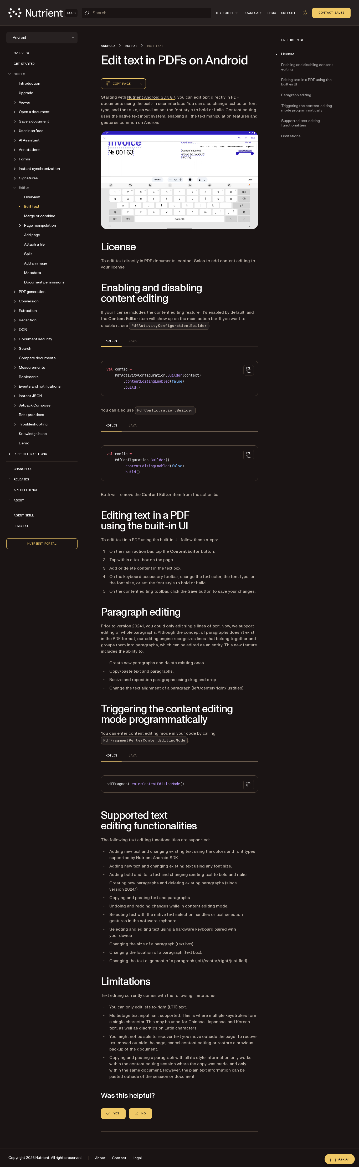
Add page (32, 234)
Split (28, 253)
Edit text (31, 206)
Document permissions (44, 282)
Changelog (23, 468)
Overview (21, 53)
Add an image (35, 263)
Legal (137, 1157)
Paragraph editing (296, 95)
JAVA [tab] (133, 340)
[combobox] (141, 83)
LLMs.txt (21, 525)
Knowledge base (33, 433)
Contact (119, 1157)
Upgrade (26, 92)
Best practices (31, 414)
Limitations (291, 136)
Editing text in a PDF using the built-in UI (306, 82)
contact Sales (191, 261)
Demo (24, 443)
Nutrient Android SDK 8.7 (151, 97)
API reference (26, 489)
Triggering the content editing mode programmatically (306, 108)
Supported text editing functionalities (300, 123)
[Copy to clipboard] (248, 370)
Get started (24, 63)
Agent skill (24, 515)
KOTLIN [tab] (111, 340)
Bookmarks (29, 376)
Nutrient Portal (42, 543)
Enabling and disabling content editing (307, 67)
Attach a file (34, 244)
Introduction (29, 83)
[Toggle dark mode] (305, 13)
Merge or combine (39, 216)
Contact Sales (331, 12)
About (100, 1157)
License (287, 54)
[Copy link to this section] (93, 247)
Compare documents (37, 358)
